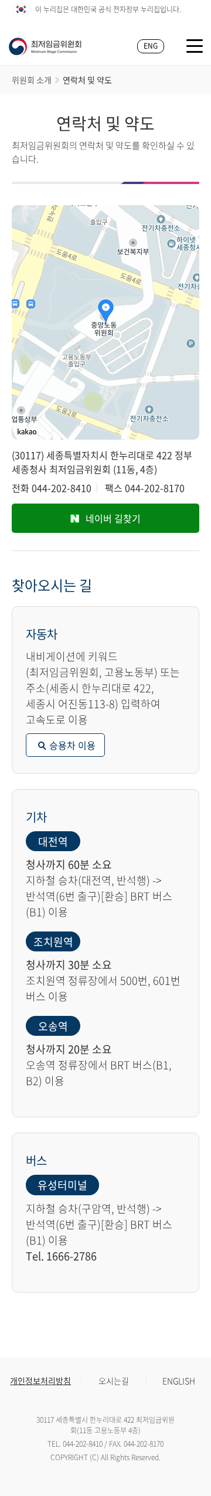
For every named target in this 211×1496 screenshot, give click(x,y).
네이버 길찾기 (113, 518)
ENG (151, 45)
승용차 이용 (72, 745)
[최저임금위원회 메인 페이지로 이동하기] (45, 46)
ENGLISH (178, 1380)
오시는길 (113, 1380)
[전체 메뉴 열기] (194, 46)
